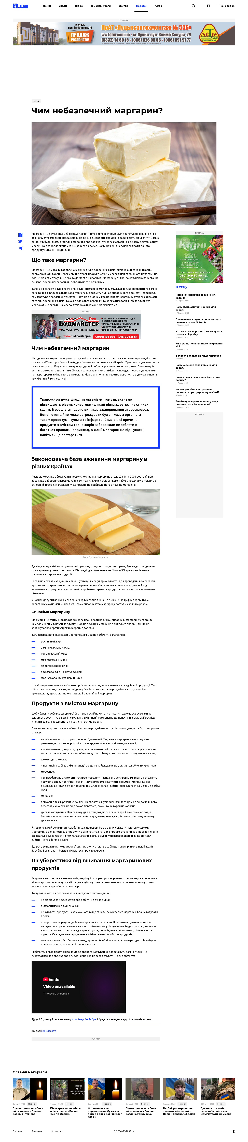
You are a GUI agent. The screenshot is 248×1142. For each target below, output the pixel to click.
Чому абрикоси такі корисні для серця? (196, 309)
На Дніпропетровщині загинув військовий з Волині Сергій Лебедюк (179, 1111)
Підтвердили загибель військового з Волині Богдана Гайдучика (141, 1111)
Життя (123, 5)
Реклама (37, 1131)
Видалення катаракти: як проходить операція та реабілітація (198, 321)
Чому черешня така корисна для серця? (196, 367)
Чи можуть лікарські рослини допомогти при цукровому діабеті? (197, 391)
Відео (79, 5)
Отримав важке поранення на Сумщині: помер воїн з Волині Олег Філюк (105, 1112)
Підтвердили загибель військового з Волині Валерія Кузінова (28, 1111)
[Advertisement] (124, 72)
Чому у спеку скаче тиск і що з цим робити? (198, 379)
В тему (181, 287)
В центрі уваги (101, 5)
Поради (141, 5)
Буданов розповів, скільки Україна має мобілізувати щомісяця (216, 1111)
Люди (63, 5)
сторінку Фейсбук (84, 1019)
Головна (17, 1131)
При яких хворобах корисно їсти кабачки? (196, 296)
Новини (46, 5)
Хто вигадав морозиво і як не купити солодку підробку (199, 333)
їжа (43, 1031)
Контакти (57, 1131)
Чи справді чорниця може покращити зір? (199, 345)
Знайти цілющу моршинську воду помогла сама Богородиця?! (197, 403)
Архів (158, 5)
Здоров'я (51, 1031)
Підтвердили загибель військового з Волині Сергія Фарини (65, 1111)
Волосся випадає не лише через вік (198, 355)
